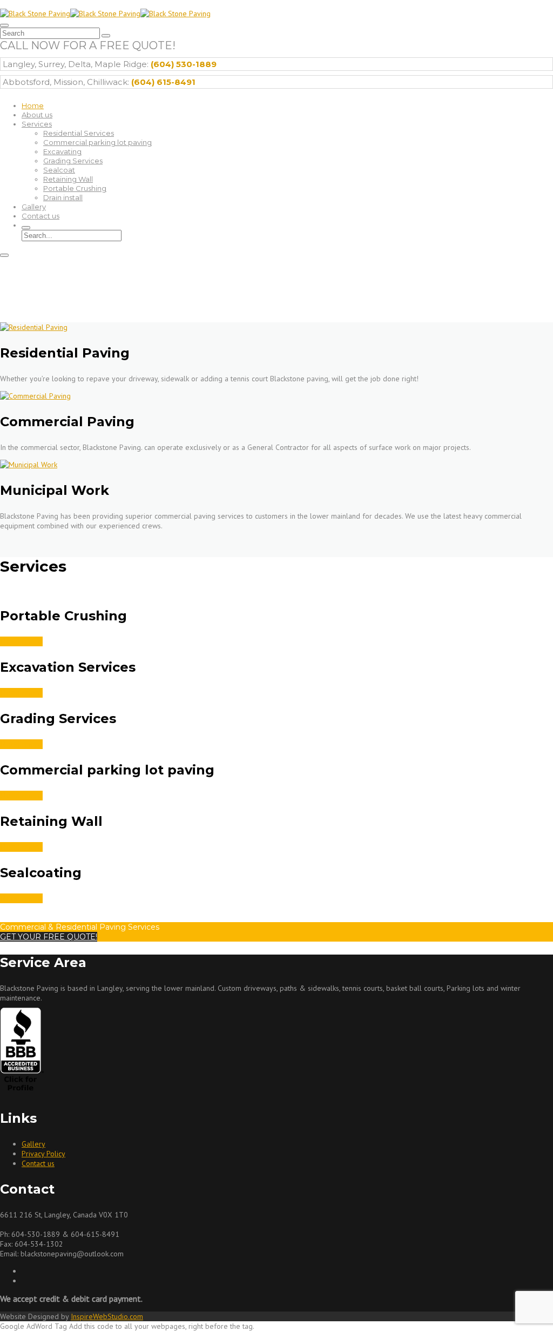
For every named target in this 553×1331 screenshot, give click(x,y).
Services (37, 124)
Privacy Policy (43, 1153)
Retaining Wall (68, 179)
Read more (21, 641)
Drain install (63, 197)
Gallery (34, 206)
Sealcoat (59, 169)
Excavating (62, 151)
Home (33, 105)
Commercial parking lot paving (97, 142)
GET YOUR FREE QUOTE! (48, 937)
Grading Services (73, 160)
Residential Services (78, 133)
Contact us (40, 215)
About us (37, 114)
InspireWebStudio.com (107, 1316)
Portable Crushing (74, 188)
